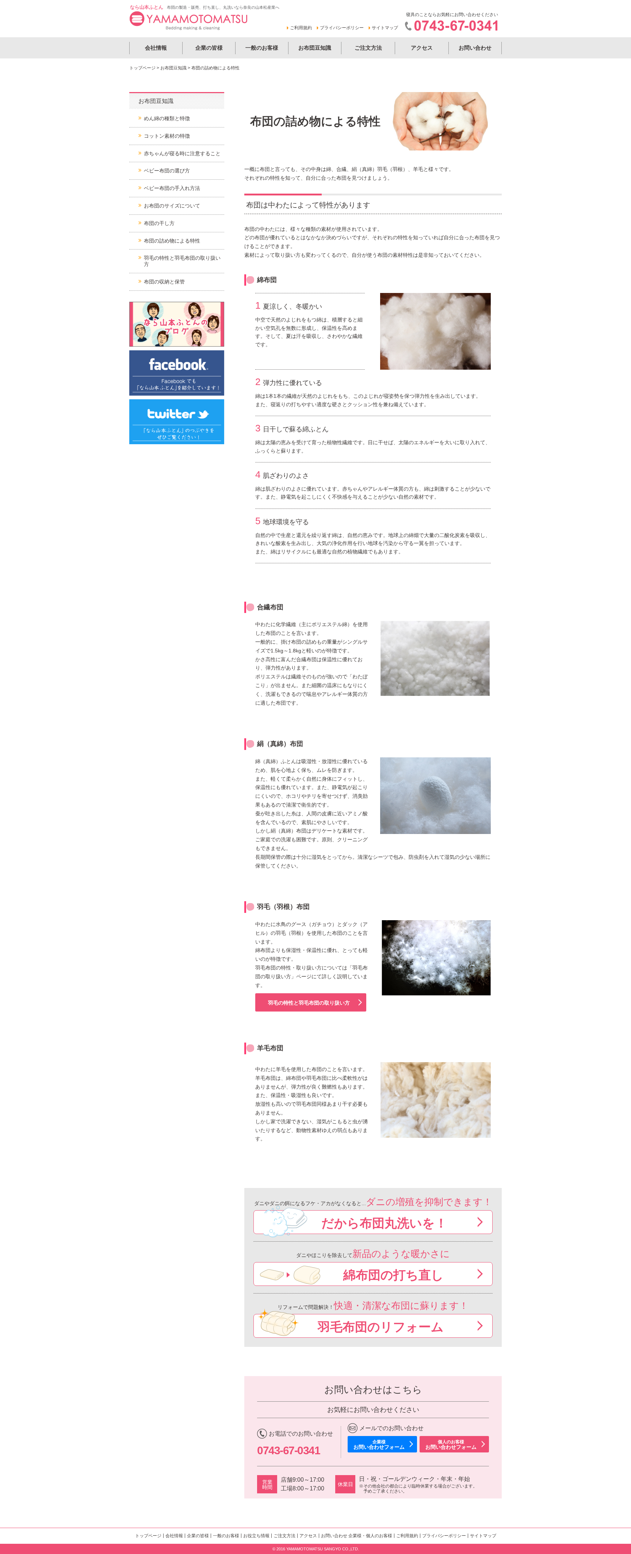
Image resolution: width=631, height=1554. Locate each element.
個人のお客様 (379, 1535)
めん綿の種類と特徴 (167, 118)
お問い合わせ (475, 48)
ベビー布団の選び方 (167, 171)
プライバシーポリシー (342, 27)
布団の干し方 (159, 223)
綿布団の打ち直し (393, 1275)
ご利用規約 (301, 27)
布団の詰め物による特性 (172, 241)
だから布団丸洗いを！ (384, 1223)
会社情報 (156, 48)
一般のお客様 (261, 48)
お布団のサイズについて (172, 206)
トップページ (142, 68)
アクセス (422, 48)
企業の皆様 (209, 48)
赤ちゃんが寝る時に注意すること (182, 153)
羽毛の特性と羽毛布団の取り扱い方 (309, 1003)
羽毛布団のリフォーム (381, 1327)
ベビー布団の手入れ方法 (172, 188)
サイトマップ (385, 27)
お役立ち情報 (256, 1535)
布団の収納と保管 (164, 282)
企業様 (355, 1535)
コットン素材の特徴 (167, 136)
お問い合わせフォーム (379, 1444)
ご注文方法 (368, 48)
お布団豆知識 (314, 48)
